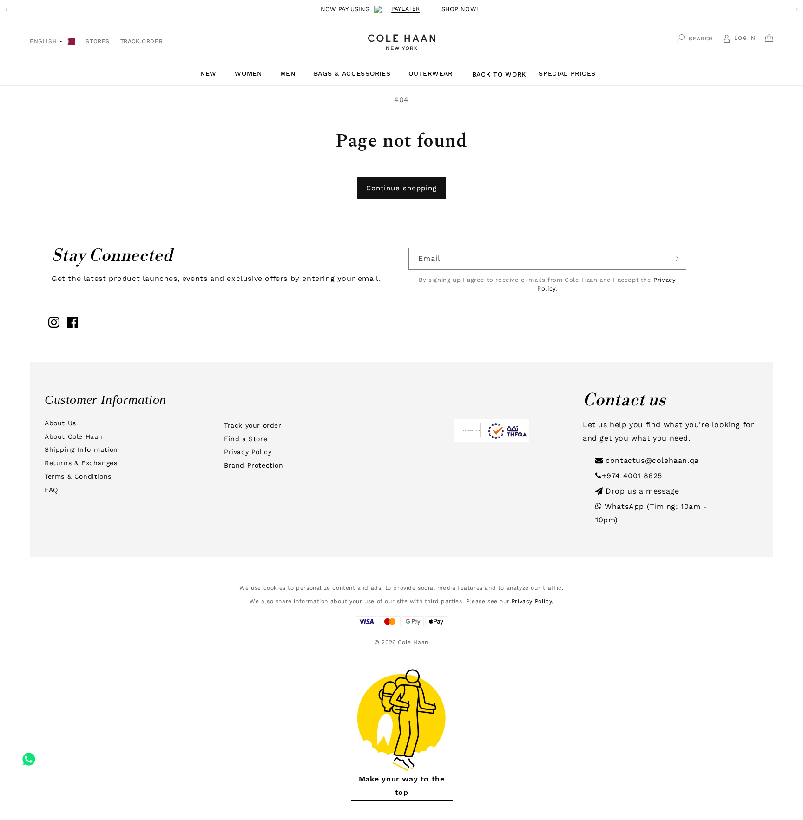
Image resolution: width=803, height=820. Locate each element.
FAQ (51, 490)
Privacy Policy (247, 452)
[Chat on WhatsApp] (28, 756)
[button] (212, 73)
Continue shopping (401, 188)
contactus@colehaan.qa (651, 460)
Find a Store (245, 439)
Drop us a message (641, 491)
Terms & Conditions (78, 476)
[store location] (71, 40)
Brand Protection (253, 465)
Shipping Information (81, 449)
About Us (60, 423)
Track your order (253, 425)
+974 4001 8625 (632, 475)
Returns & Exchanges (81, 463)
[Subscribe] (675, 259)
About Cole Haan (74, 436)
